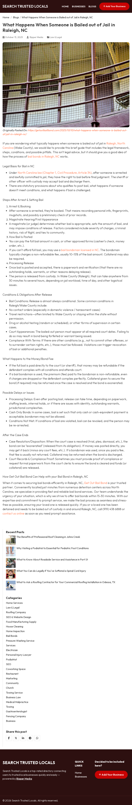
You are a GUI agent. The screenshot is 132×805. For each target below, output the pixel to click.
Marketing (11, 678)
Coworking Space (16, 669)
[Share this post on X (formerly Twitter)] (16, 738)
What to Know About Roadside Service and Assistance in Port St (52, 559)
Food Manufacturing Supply (21, 621)
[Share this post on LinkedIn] (23, 738)
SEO (8, 664)
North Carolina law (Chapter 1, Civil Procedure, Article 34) (55, 173)
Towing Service (14, 692)
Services (10, 645)
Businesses (78, 6)
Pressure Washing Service (20, 640)
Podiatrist (11, 659)
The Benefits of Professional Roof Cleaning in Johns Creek (48, 536)
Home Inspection (15, 631)
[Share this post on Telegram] (30, 738)
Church (10, 687)
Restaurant (12, 673)
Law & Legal (56, 37)
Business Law (13, 697)
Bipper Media (24, 778)
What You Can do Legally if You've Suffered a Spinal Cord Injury (51, 570)
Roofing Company (16, 612)
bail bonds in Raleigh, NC (43, 156)
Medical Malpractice (17, 702)
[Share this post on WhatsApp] (37, 738)
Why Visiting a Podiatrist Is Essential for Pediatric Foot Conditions (52, 548)
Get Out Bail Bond (95, 483)
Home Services (14, 602)
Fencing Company (16, 716)
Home (65, 6)
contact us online (13, 513)
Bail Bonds (11, 635)
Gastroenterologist (16, 711)
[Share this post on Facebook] (9, 738)
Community (12, 683)
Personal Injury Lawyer (18, 654)
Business (10, 721)
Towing (10, 706)
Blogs (92, 6)
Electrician (12, 650)
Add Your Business (115, 6)
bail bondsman (71, 250)
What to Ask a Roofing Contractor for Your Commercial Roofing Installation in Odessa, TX (65, 582)
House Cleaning (14, 626)
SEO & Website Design (18, 617)
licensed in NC (90, 250)
